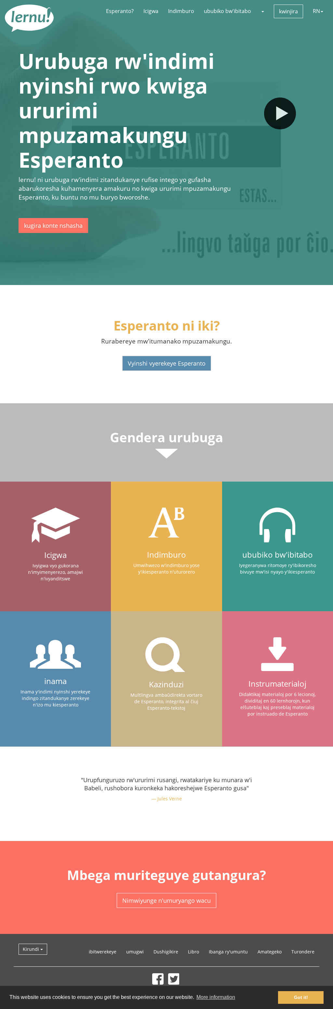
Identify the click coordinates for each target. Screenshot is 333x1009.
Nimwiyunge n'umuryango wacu (166, 900)
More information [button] (215, 997)
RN (316, 11)
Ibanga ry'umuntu (228, 952)
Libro (193, 952)
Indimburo (181, 11)
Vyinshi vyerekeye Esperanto (167, 363)
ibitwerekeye (102, 952)
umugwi (135, 952)
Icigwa (150, 11)
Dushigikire (165, 952)
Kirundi (31, 949)
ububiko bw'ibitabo (227, 11)
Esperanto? (120, 11)
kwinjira (288, 11)
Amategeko (270, 952)
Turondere (302, 952)
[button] (262, 11)
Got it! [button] (301, 997)
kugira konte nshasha (53, 225)
